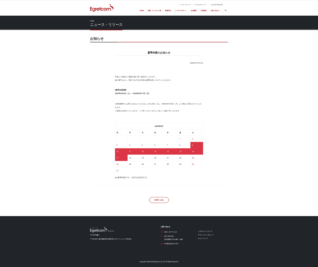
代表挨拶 (203, 10)
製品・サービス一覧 (154, 10)
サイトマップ (186, 4)
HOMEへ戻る (159, 200)
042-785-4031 (169, 236)
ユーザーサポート (180, 10)
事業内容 (168, 10)
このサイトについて (205, 231)
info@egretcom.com (171, 243)
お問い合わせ (215, 10)
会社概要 (193, 10)
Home (142, 10)
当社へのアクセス (170, 232)
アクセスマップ (200, 4)
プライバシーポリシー (206, 235)
